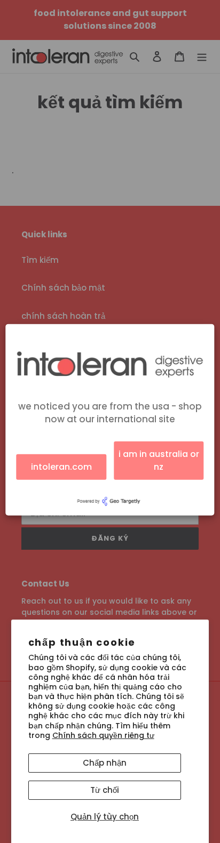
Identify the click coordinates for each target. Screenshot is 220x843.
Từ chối (104, 790)
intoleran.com (61, 467)
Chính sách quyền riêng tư (103, 735)
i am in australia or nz (159, 460)
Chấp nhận (105, 762)
